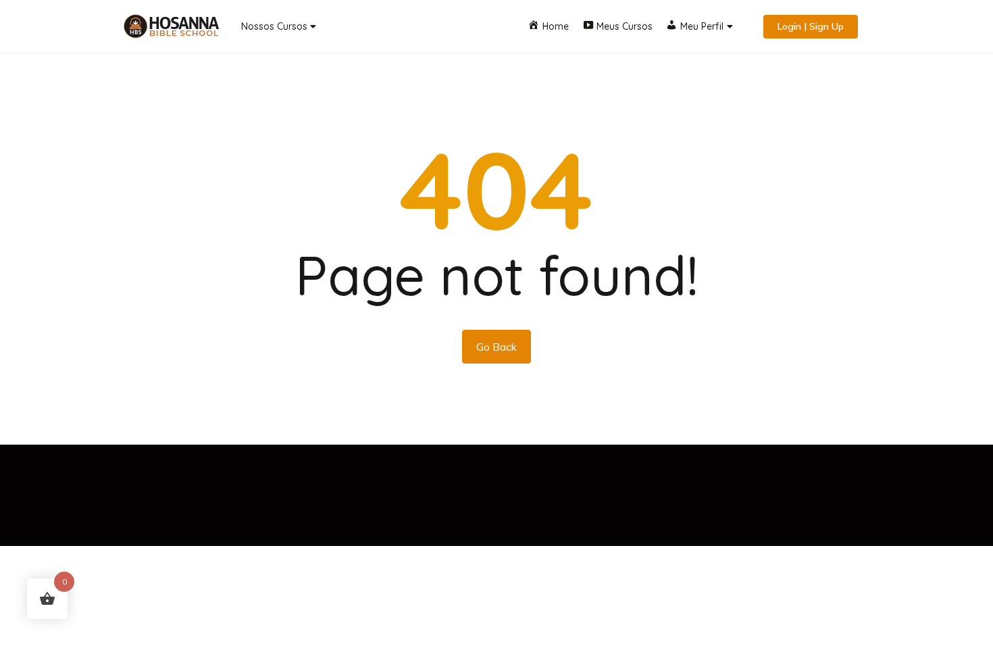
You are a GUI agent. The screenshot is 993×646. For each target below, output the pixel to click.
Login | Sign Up (811, 26)
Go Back (496, 346)
